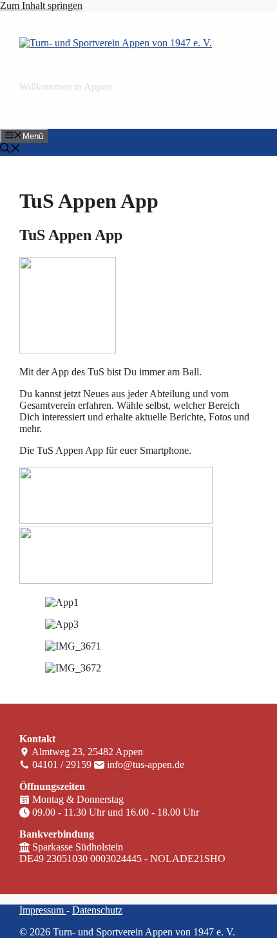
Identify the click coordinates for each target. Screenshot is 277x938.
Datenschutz (97, 910)
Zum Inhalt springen (41, 5)
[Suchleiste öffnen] (10, 149)
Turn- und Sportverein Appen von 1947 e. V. (110, 64)
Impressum (42, 910)
